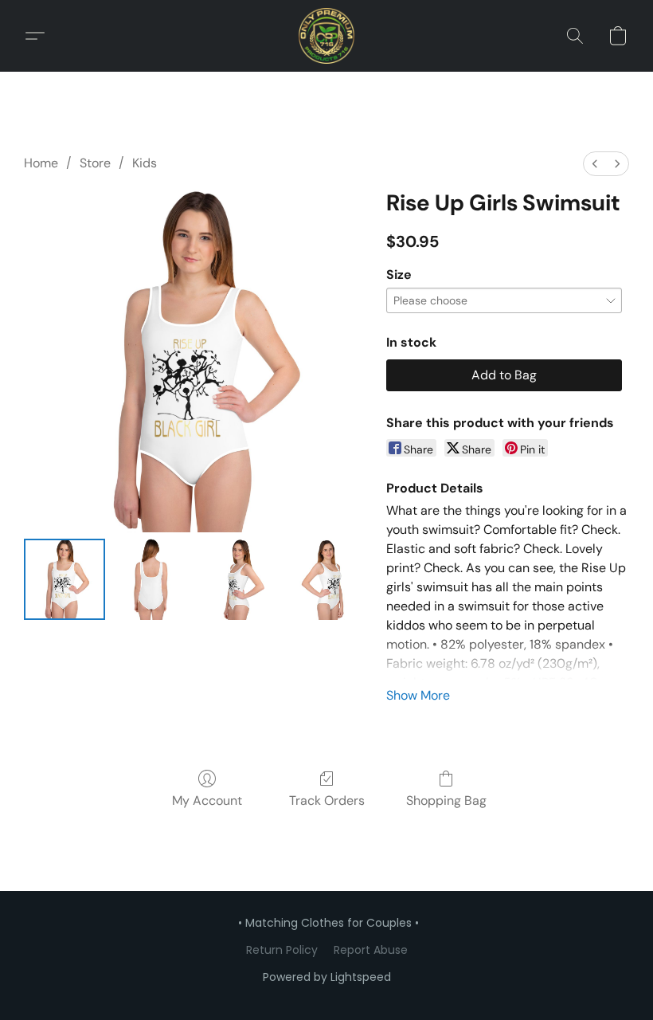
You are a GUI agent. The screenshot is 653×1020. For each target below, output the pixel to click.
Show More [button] (418, 695)
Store (95, 163)
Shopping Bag (446, 800)
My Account (207, 800)
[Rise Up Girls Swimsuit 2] (239, 579)
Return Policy (282, 950)
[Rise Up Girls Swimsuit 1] (152, 579)
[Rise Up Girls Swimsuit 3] (327, 579)
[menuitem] (595, 163)
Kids (144, 163)
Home (41, 163)
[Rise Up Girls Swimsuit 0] (64, 579)
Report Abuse (371, 950)
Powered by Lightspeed (327, 977)
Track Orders (327, 800)
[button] (326, 36)
